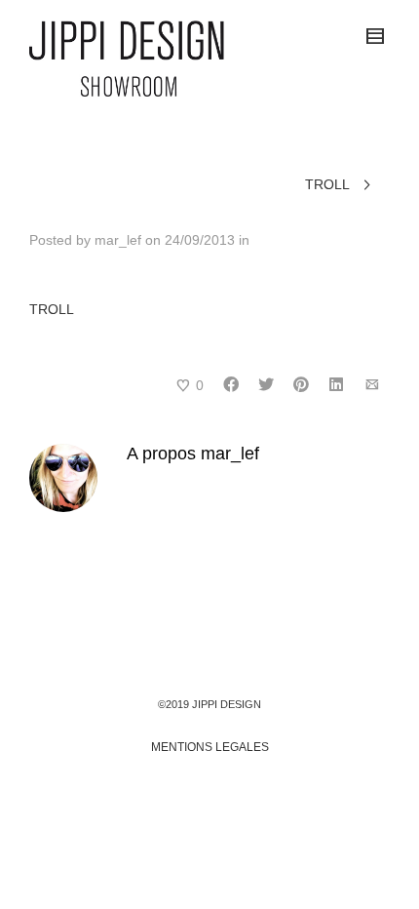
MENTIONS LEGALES (210, 747)
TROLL (51, 309)
